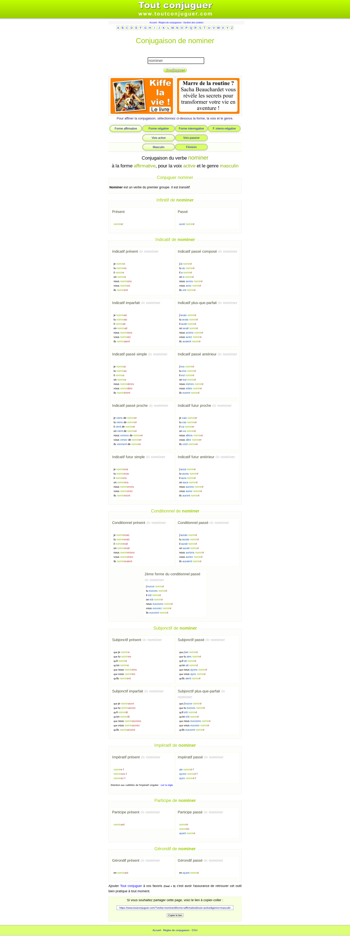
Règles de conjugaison (170, 22)
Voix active (159, 137)
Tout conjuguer (131, 886)
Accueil (153, 22)
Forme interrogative (191, 128)
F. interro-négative (224, 128)
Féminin (191, 147)
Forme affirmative (126, 128)
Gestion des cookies (193, 22)
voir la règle (167, 785)
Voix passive (191, 137)
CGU (194, 930)
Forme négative (159, 128)
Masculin (158, 147)
